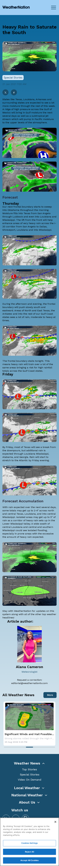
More (50, 694)
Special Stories (29, 774)
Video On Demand (29, 779)
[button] (29, 763)
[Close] (55, 822)
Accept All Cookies (29, 860)
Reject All (29, 852)
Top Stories (29, 769)
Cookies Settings (29, 843)
